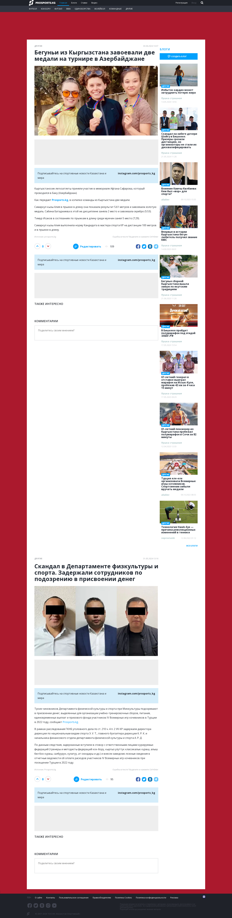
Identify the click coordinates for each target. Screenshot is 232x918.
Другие (129, 8)
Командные (115, 8)
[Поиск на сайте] (201, 3)
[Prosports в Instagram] (48, 905)
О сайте (38, 897)
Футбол (33, 8)
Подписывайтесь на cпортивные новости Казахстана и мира (96, 176)
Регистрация (181, 2)
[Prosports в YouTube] (54, 905)
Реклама (174, 897)
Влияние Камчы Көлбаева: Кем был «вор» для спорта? (178, 190)
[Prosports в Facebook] (29, 905)
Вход (194, 2)
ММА (68, 8)
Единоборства (82, 8)
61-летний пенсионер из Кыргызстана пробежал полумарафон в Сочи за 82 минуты (178, 432)
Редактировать (90, 246)
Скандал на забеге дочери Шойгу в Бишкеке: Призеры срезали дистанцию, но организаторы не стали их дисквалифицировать (179, 139)
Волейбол (100, 8)
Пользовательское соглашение (74, 897)
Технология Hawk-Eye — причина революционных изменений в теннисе (178, 528)
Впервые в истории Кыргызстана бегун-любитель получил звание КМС (179, 235)
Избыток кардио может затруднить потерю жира (178, 90)
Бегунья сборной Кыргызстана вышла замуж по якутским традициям (175, 284)
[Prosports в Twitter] (36, 905)
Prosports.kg (70, 722)
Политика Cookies (123, 897)
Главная (63, 2)
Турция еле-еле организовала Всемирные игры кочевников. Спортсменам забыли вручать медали (178, 483)
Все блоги (192, 545)
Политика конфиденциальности (151, 897)
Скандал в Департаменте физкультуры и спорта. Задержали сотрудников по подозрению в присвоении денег (96, 572)
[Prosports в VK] (42, 905)
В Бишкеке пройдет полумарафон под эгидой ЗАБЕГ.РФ (178, 332)
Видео (94, 2)
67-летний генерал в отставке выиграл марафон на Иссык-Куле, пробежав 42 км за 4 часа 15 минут (178, 381)
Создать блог (179, 56)
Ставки (84, 2)
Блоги (74, 2)
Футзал (58, 8)
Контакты (50, 897)
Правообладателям (102, 897)
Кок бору (45, 8)
